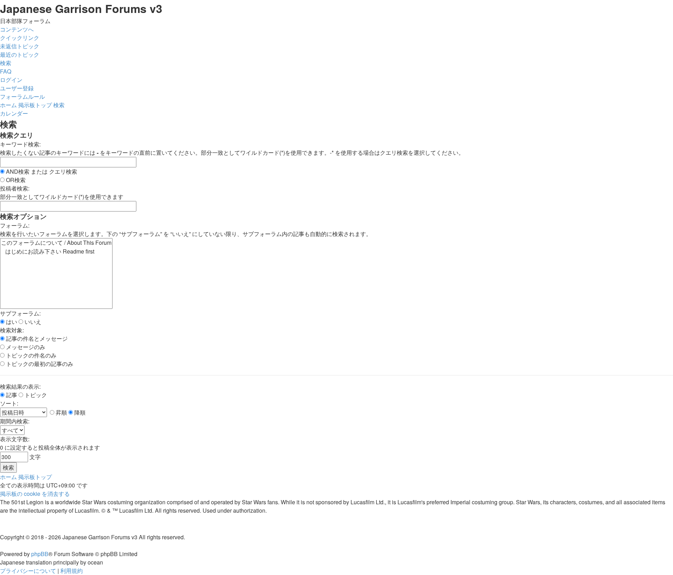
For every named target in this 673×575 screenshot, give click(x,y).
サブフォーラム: (20, 313)
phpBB (39, 554)
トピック (35, 395)
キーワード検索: (20, 144)
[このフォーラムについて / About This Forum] (56, 242)
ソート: (9, 403)
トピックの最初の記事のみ (39, 364)
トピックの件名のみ (30, 355)
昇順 (60, 412)
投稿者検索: (14, 188)
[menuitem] (19, 46)
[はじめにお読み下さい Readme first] (56, 251)
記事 (11, 395)
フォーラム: (14, 225)
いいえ (32, 322)
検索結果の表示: (20, 386)
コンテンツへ (17, 29)
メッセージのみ (25, 347)
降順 (79, 412)
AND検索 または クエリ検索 (41, 171)
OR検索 (15, 180)
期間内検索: (14, 421)
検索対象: (12, 330)
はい (11, 322)
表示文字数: (14, 439)
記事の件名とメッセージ (36, 338)
